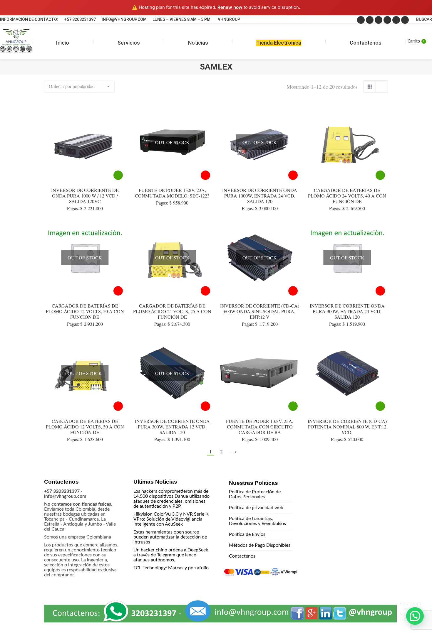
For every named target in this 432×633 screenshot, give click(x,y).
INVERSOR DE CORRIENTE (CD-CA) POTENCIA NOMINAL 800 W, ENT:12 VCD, (347, 426)
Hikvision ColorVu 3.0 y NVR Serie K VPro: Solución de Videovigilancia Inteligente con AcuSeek (171, 519)
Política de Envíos (247, 534)
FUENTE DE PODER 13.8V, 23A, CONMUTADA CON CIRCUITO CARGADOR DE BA (259, 426)
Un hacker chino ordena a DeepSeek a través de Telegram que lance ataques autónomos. (170, 555)
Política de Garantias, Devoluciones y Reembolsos (257, 521)
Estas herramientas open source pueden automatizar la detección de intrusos (170, 537)
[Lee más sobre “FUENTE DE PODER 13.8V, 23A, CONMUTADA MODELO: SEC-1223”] (205, 175)
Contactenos (242, 556)
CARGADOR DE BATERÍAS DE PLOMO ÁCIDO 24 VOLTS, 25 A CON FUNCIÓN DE (172, 311)
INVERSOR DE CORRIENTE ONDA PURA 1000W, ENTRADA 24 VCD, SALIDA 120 (259, 195)
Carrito (416, 41)
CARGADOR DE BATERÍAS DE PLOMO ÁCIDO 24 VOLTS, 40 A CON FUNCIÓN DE (347, 195)
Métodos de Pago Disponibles (259, 545)
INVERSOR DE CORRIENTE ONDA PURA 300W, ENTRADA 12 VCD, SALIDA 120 (172, 426)
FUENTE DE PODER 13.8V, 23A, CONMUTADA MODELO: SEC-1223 (172, 193)
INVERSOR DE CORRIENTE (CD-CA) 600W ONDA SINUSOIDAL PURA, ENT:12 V (259, 311)
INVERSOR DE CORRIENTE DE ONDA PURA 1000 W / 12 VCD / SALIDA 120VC (85, 195)
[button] (415, 616)
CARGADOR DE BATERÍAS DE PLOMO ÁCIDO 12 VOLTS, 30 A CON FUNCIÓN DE (85, 426)
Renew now (229, 7)
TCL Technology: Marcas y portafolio (171, 568)
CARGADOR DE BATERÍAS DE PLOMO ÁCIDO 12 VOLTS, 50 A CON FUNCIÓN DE (85, 311)
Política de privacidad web (256, 507)
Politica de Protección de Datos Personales (255, 494)
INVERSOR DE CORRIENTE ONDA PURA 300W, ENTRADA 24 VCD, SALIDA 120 (347, 311)
